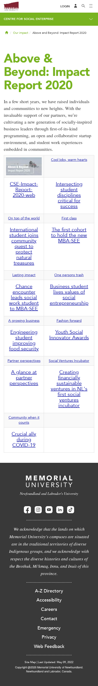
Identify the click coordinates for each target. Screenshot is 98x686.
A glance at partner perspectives (24, 377)
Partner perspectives (24, 361)
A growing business (23, 321)
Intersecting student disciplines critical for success (69, 195)
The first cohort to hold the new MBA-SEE (69, 235)
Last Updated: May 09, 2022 (55, 662)
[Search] (83, 6)
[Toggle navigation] (91, 6)
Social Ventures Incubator (69, 361)
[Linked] (59, 509)
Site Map (30, 662)
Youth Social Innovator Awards (69, 334)
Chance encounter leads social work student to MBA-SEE (24, 297)
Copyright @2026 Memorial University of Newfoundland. (49, 667)
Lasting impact (23, 275)
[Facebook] (27, 509)
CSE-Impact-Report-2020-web (24, 189)
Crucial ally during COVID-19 (24, 439)
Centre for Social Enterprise (29, 19)
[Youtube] (49, 509)
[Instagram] (38, 509)
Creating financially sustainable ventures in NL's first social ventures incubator (69, 388)
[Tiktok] (70, 509)
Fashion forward (69, 321)
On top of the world (24, 218)
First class (69, 218)
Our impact (20, 33)
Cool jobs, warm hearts (69, 160)
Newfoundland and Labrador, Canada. (49, 671)
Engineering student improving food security (24, 340)
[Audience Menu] (75, 6)
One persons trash (69, 275)
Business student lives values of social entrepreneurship (69, 294)
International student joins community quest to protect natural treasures (23, 246)
